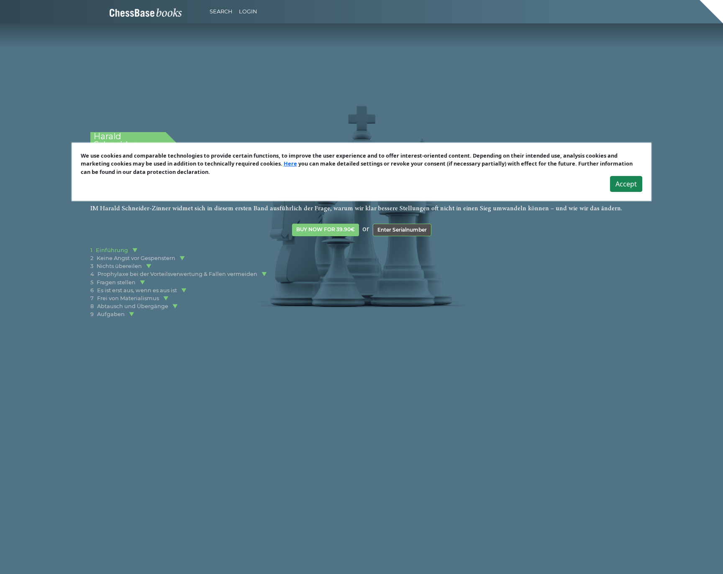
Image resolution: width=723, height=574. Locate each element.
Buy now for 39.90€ (325, 229)
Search (221, 11)
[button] (135, 250)
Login (248, 11)
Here (290, 163)
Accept (626, 184)
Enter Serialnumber (402, 230)
